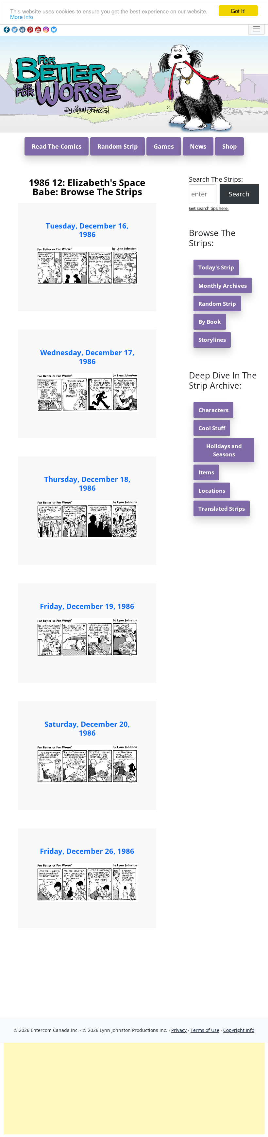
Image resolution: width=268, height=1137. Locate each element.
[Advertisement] (134, 1088)
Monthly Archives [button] (222, 285)
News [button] (198, 146)
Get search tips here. (208, 208)
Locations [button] (211, 490)
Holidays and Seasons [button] (224, 450)
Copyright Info (238, 1030)
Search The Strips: (216, 179)
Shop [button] (229, 146)
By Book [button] (209, 321)
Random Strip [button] (117, 146)
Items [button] (206, 472)
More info (21, 16)
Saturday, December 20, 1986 (87, 728)
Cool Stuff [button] (211, 428)
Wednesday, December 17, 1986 (87, 356)
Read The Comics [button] (56, 146)
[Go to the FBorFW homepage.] (67, 83)
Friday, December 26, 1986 (87, 851)
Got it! (238, 11)
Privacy (179, 1030)
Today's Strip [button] (216, 267)
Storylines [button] (212, 339)
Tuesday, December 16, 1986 (87, 230)
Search (239, 194)
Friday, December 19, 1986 (87, 606)
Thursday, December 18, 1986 (87, 483)
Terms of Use (205, 1030)
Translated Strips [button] (221, 508)
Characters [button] (213, 410)
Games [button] (164, 146)
